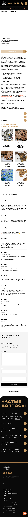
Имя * (3, 368)
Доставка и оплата (7, 489)
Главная (4, 11)
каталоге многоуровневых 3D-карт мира (12, 96)
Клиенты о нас (6, 482)
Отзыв (3, 351)
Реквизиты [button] (5, 495)
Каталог (17, 418)
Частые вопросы (7, 486)
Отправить (14, 384)
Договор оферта (7, 491)
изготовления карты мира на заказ (12, 102)
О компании (6, 484)
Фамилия (4, 376)
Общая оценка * (6, 343)
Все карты (13, 11)
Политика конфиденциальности (10, 493)
